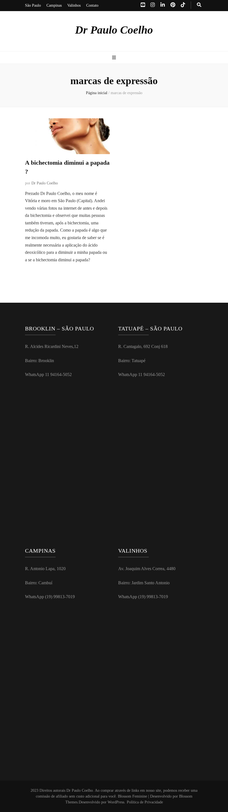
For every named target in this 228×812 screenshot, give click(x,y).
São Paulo (33, 5)
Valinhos (74, 5)
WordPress (116, 802)
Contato (92, 5)
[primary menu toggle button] (114, 58)
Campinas (54, 5)
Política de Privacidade (145, 802)
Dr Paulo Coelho (114, 30)
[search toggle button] (199, 5)
